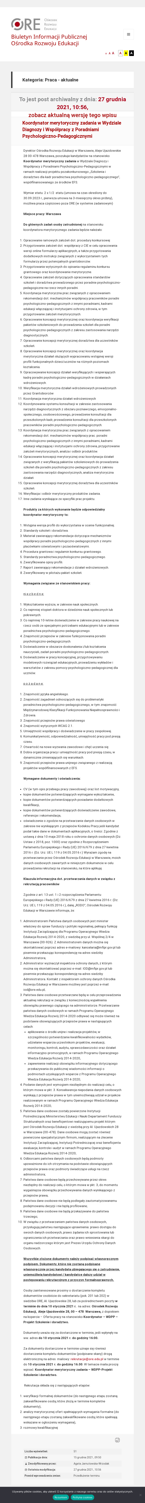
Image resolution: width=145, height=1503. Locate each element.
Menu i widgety (128, 39)
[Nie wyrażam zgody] (140, 1495)
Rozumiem (61, 1497)
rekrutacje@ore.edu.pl (87, 1359)
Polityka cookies (82, 1497)
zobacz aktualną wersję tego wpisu (73, 115)
